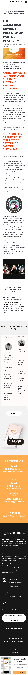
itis (6, 44)
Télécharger (20, 672)
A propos (14, 631)
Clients (14, 635)
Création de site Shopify (9, 610)
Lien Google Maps (12, 586)
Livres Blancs (14, 653)
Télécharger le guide (15, 442)
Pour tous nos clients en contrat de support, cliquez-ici (14, 618)
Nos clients (14, 413)
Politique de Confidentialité (14, 638)
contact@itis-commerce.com (15, 603)
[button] (20, 660)
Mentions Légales (14, 645)
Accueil (5, 12)
